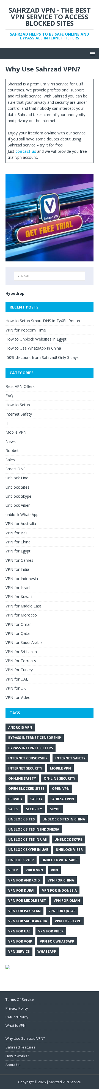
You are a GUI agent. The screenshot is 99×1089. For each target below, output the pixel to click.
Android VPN (20, 727)
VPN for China (18, 541)
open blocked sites (26, 788)
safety (36, 799)
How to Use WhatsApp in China (33, 348)
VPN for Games (19, 560)
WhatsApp (46, 951)
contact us (26, 151)
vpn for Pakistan (24, 911)
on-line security (59, 778)
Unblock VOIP (21, 860)
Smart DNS (16, 468)
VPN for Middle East (23, 606)
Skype (55, 809)
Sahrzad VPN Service (65, 1082)
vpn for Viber (51, 931)
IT (7, 423)
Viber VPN (34, 870)
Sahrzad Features (20, 1047)
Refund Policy (17, 1017)
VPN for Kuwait (19, 596)
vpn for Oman (67, 900)
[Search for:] (49, 276)
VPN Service (19, 951)
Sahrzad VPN (62, 799)
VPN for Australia (21, 523)
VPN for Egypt (18, 551)
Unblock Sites (17, 487)
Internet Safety (19, 414)
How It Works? (17, 1055)
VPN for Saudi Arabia (24, 642)
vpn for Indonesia (59, 890)
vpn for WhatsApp (57, 941)
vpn (54, 870)
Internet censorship (28, 758)
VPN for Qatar (18, 633)
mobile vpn (60, 768)
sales (13, 809)
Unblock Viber (18, 505)
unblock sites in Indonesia (33, 829)
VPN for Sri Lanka (21, 651)
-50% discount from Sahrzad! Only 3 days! (42, 357)
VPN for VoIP (20, 941)
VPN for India (17, 569)
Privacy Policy (17, 1008)
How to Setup (18, 404)
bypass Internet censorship (34, 737)
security (34, 809)
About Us (13, 1064)
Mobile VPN (16, 432)
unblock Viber (69, 849)
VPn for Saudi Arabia (27, 921)
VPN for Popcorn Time (26, 330)
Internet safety (70, 758)
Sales (10, 459)
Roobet (12, 450)
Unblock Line (17, 477)
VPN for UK (16, 688)
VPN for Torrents (21, 660)
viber (13, 870)
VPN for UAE (17, 679)
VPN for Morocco (21, 615)
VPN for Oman (19, 624)
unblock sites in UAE (27, 839)
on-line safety (22, 778)
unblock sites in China (63, 819)
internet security (25, 768)
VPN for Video (18, 697)
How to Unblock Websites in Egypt (36, 339)
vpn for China (61, 880)
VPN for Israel (18, 587)
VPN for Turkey (19, 669)
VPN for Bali (16, 532)
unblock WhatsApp (22, 514)
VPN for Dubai (21, 890)
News (11, 441)
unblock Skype (68, 839)
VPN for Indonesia (22, 578)
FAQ (9, 395)
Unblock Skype (18, 496)
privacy (15, 799)
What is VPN (16, 1025)
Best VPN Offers (20, 386)
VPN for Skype (68, 921)
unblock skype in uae (28, 849)
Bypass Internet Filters (30, 748)
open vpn (61, 788)
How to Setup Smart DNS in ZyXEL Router (43, 320)
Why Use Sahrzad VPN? (25, 1038)
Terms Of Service (20, 999)
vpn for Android (24, 880)
